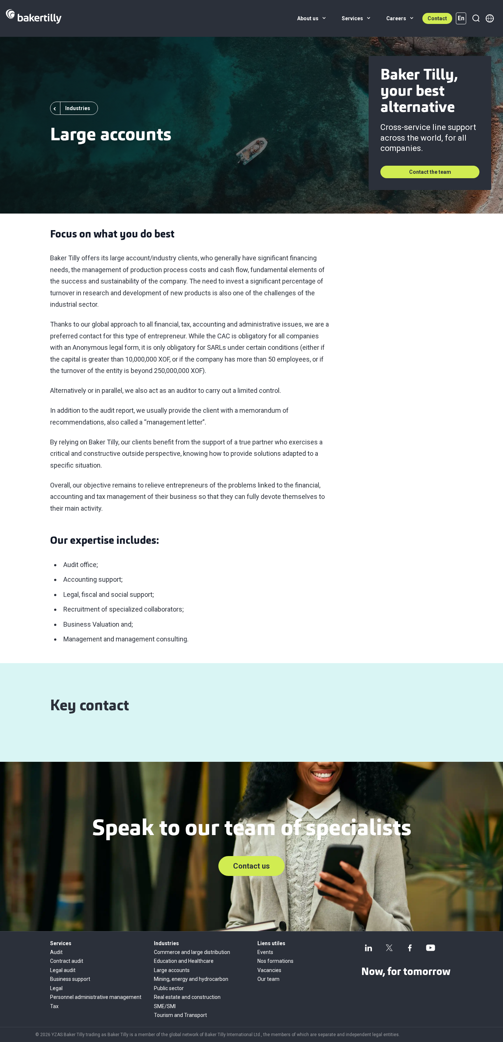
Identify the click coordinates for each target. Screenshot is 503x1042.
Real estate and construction (187, 997)
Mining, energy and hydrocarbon (191, 979)
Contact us (251, 866)
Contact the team (430, 172)
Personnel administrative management (95, 997)
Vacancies (269, 970)
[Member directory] (489, 18)
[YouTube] (430, 947)
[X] (389, 947)
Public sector (169, 988)
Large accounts (172, 970)
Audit (56, 952)
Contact (437, 18)
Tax (54, 1006)
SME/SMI (165, 1006)
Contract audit (66, 961)
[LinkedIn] (368, 947)
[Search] (476, 18)
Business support (70, 979)
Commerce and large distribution (192, 952)
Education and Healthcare (184, 961)
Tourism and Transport (180, 1015)
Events (265, 952)
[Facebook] (409, 947)
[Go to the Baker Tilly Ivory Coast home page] (33, 18)
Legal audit (62, 970)
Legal (56, 988)
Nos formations (275, 961)
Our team (268, 979)
